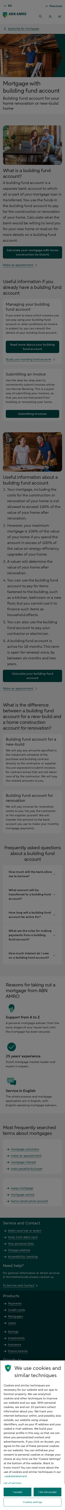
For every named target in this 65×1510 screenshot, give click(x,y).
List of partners (12, 1483)
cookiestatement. (16, 1476)
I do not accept (47, 1492)
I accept (17, 1492)
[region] (32, 1435)
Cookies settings (32, 1502)
